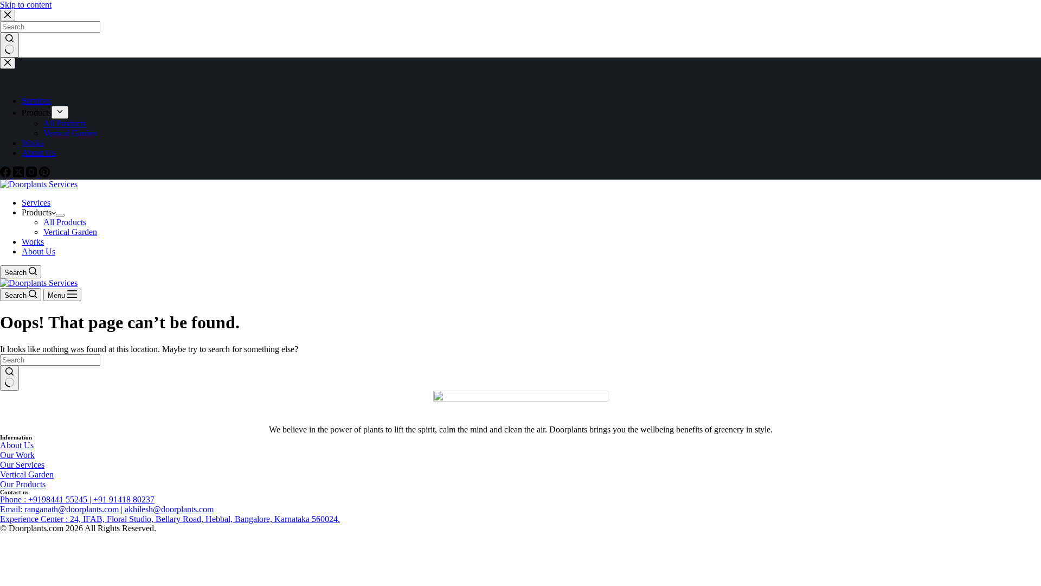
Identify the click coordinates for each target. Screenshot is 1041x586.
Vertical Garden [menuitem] (70, 133)
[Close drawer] (7, 63)
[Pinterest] (44, 174)
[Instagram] (32, 174)
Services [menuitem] (36, 100)
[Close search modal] (7, 15)
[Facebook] (6, 174)
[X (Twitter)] (19, 174)
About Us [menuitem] (38, 152)
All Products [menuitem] (64, 123)
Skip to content (26, 4)
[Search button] (9, 45)
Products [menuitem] (37, 112)
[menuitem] (60, 112)
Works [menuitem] (33, 143)
